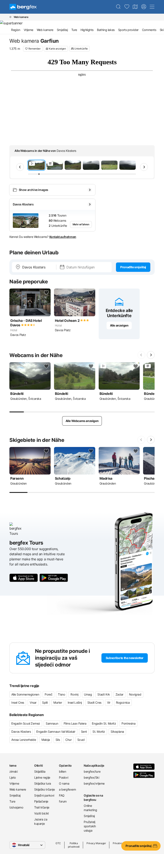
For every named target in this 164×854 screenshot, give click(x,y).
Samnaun (52, 723)
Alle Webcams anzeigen (82, 421)
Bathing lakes (106, 30)
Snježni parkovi (44, 795)
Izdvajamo (16, 807)
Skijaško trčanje (44, 789)
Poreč (48, 694)
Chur (68, 739)
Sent (84, 731)
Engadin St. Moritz (104, 723)
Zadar (119, 694)
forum (63, 801)
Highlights (87, 30)
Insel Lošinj (75, 702)
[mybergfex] (143, 7)
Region (15, 30)
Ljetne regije (42, 777)
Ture (74, 30)
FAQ (61, 795)
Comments (149, 30)
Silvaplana (117, 731)
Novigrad (135, 694)
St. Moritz (98, 731)
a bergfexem (67, 789)
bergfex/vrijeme (94, 783)
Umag (88, 694)
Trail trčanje (41, 807)
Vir (108, 702)
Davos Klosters (21, 731)
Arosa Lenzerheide (23, 739)
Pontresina (128, 723)
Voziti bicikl (41, 813)
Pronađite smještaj (133, 267)
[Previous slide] (20, 167)
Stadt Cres (94, 702)
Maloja (45, 739)
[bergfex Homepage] (23, 7)
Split (45, 702)
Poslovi (63, 777)
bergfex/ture (92, 771)
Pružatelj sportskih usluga (90, 826)
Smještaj (62, 30)
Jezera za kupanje (40, 821)
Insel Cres (17, 702)
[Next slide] (144, 167)
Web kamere (45, 30)
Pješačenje (41, 801)
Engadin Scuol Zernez (25, 723)
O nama (64, 783)
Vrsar (33, 702)
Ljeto (12, 777)
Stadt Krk (103, 694)
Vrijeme (28, 30)
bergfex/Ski (91, 777)
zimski (13, 771)
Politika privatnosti (74, 845)
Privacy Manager (96, 843)
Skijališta (39, 771)
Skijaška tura (42, 783)
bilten (62, 771)
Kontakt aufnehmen (62, 237)
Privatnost (118, 843)
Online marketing (90, 808)
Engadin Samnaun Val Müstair (55, 731)
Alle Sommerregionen (25, 694)
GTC (58, 843)
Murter (57, 702)
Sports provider (128, 30)
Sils (58, 739)
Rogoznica (123, 702)
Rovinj (74, 694)
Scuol (81, 739)
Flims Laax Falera (75, 723)
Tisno (61, 694)
